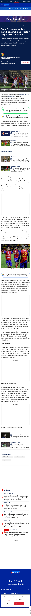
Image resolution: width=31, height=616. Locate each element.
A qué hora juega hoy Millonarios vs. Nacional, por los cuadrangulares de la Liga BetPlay (19, 445)
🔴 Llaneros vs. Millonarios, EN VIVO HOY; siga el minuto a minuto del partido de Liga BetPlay (16, 534)
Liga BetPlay (6, 460)
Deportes (13, 599)
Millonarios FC (19, 456)
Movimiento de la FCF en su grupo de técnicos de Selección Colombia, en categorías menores (19, 134)
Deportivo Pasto (24, 94)
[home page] (2, 1)
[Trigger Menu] (2, 5)
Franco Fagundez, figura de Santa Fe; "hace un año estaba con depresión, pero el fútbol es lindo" (19, 160)
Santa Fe (11, 96)
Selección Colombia (15, 131)
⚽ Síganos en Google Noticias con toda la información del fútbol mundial (17, 275)
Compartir (26, 62)
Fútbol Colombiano (13, 25)
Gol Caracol (16, 1)
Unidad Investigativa (25, 1)
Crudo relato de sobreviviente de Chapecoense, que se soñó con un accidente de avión (19, 436)
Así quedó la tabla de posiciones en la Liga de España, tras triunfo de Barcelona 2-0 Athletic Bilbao (16, 525)
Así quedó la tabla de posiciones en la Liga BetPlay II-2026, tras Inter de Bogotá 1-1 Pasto (20, 169)
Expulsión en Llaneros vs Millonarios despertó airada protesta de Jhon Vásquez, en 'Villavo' (16, 516)
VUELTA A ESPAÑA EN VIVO (21, 8)
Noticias (21, 599)
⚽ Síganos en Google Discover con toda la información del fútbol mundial (17, 116)
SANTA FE (10, 8)
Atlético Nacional (7, 456)
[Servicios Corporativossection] (28, 593)
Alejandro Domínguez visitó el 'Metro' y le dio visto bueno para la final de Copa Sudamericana (16, 507)
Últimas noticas (8, 1)
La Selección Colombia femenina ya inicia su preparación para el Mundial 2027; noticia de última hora (16, 498)
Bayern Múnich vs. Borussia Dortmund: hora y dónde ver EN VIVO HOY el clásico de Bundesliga (20, 144)
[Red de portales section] (28, 589)
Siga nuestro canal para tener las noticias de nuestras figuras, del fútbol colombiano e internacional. (17, 110)
